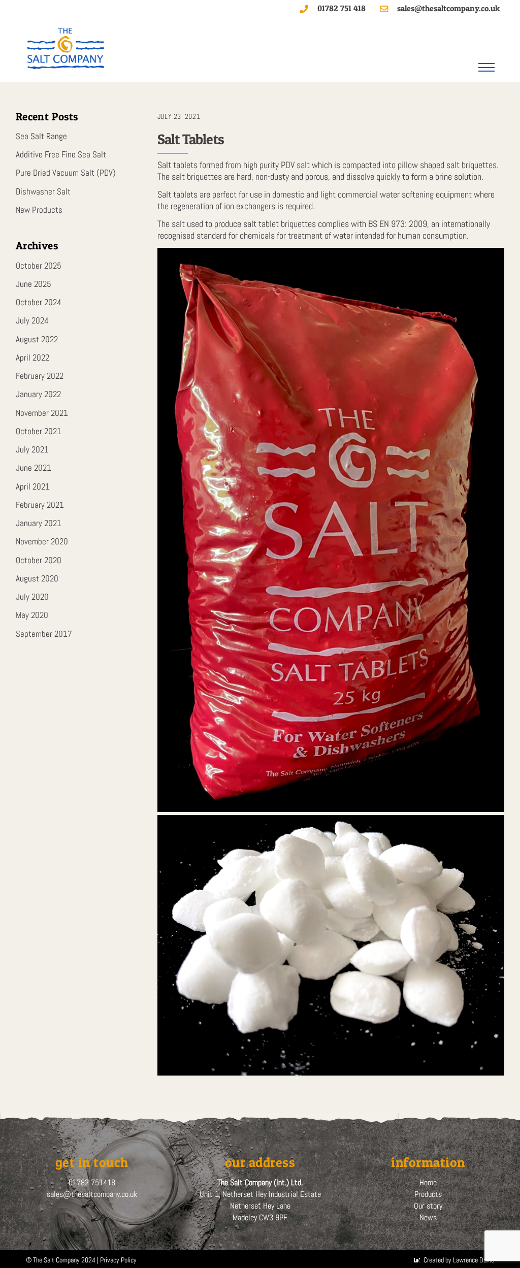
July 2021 (32, 449)
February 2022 (39, 376)
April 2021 (33, 486)
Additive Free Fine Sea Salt (61, 154)
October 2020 (38, 560)
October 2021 (38, 431)
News (428, 1217)
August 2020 (37, 578)
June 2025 (33, 284)
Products (428, 1194)
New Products (39, 210)
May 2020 (32, 615)
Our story (428, 1205)
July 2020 (32, 597)
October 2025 (38, 266)
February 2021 (40, 505)
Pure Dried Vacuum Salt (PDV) (66, 173)
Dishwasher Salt (43, 191)
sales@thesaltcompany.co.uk (92, 1194)
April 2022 (32, 357)
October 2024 (38, 302)
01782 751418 (92, 1182)
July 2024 (32, 320)
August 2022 (37, 339)
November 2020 (42, 541)
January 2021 (38, 523)
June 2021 (33, 468)
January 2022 (38, 394)
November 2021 (42, 413)
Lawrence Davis (473, 1259)
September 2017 (44, 634)
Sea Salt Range (41, 136)
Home (428, 1182)
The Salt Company (56, 1259)
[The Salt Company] (66, 66)
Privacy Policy (118, 1259)
